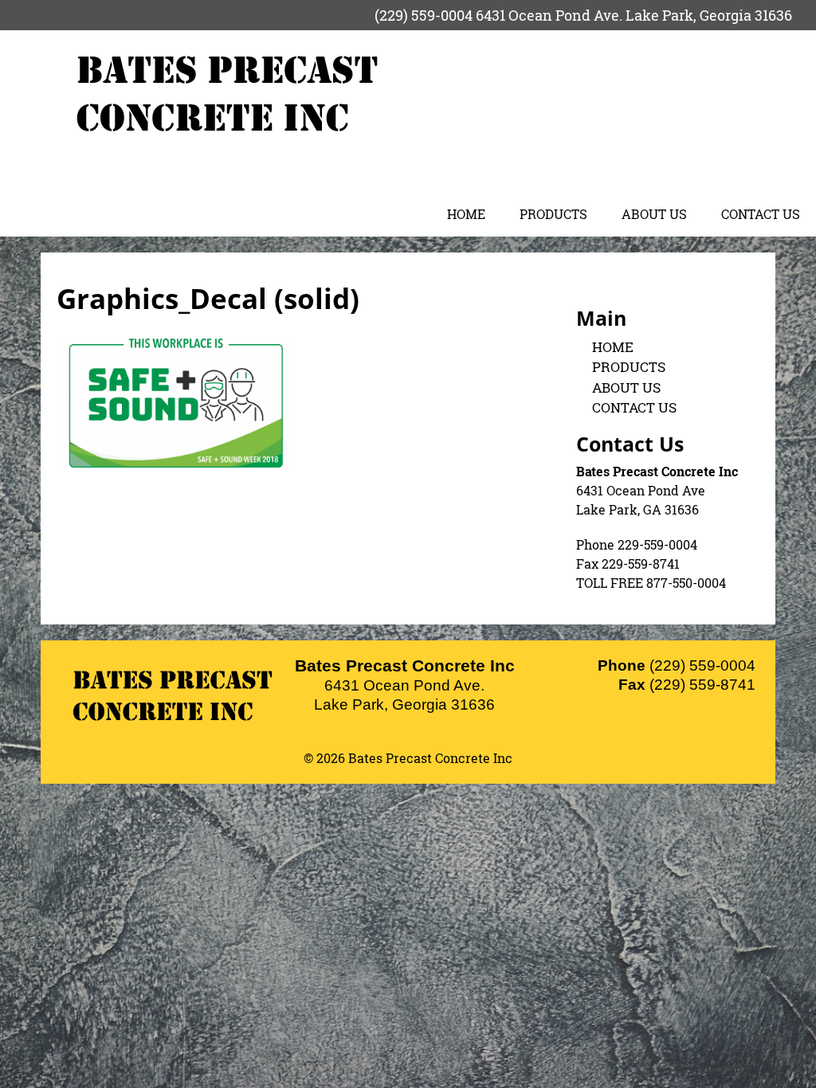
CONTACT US (760, 213)
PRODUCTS (553, 213)
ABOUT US (654, 213)
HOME (466, 213)
